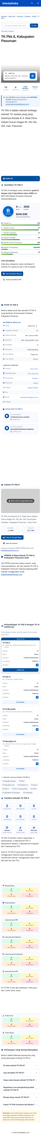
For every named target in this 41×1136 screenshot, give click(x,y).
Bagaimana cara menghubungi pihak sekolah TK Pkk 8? (18, 1088)
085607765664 (33, 388)
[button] (32, 3)
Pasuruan (20, 16)
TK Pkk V (34, 789)
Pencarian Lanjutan (7, 31)
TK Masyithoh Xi (9, 741)
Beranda (3, 16)
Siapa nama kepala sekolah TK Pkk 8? (19, 1080)
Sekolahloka (10, 3)
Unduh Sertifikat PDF (13, 279)
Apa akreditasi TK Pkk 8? (13, 1073)
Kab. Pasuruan (33, 373)
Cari (35, 25)
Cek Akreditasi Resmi (13, 274)
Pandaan (27, 16)
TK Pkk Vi (7, 677)
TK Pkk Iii (5, 789)
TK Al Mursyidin (9, 709)
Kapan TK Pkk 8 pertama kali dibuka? (18, 1105)
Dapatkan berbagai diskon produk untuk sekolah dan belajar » (18, 10)
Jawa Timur (11, 16)
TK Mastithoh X (22, 785)
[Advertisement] (20, 152)
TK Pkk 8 (6, 643)
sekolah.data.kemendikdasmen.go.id (17, 104)
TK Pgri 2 (34, 785)
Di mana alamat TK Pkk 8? (14, 1065)
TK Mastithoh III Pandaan (11, 793)
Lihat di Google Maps (14, 537)
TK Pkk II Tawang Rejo (19, 789)
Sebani (34, 16)
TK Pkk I (22, 781)
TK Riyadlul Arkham (9, 781)
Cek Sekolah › (20, 702)
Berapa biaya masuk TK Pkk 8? (16, 1097)
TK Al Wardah (27, 793)
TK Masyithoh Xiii (8, 785)
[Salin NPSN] (36, 326)
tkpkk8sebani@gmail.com (11, 574)
